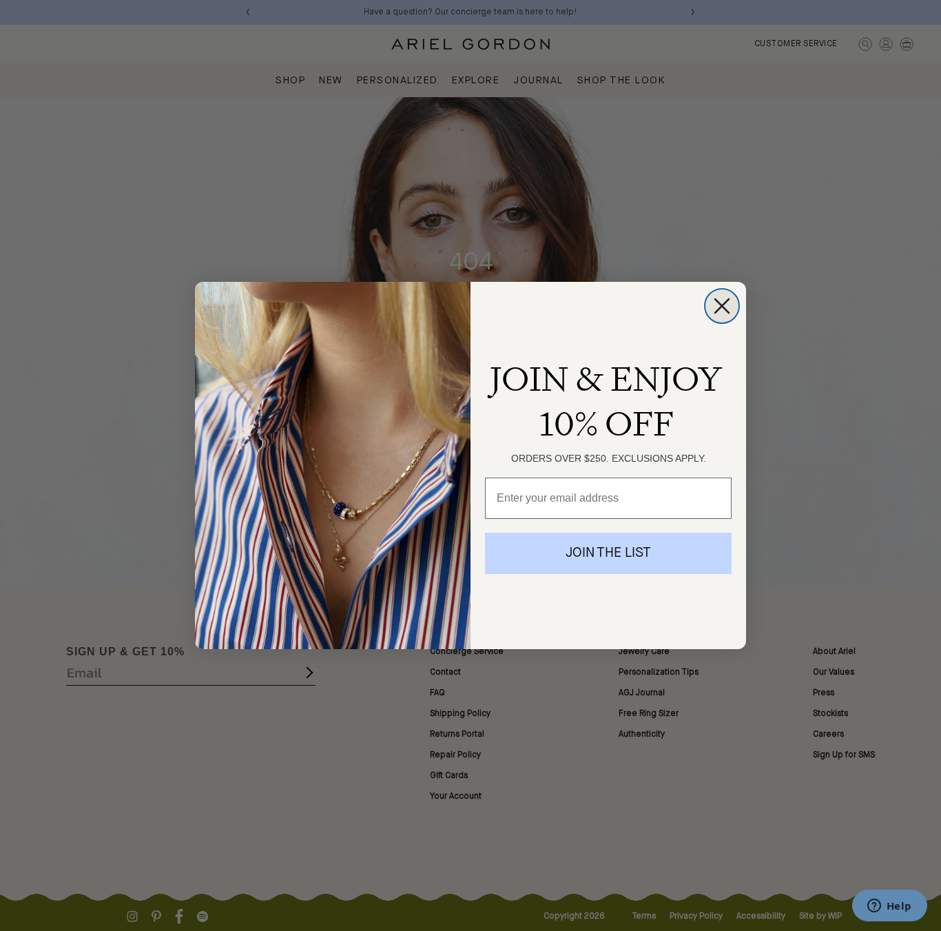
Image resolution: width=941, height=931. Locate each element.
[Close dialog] (722, 306)
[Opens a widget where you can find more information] (889, 907)
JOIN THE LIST (608, 553)
